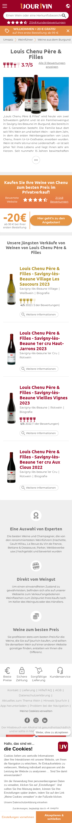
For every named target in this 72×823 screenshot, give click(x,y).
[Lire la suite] (36, 160)
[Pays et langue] (68, 6)
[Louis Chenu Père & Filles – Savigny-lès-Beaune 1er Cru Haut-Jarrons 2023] (11, 349)
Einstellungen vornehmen (18, 817)
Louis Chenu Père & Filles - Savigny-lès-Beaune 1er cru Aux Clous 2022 (40, 459)
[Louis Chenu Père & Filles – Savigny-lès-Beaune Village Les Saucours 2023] (11, 289)
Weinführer (25, 39)
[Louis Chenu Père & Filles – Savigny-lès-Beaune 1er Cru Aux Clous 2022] (11, 468)
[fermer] (68, 30)
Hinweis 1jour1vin (55, 700)
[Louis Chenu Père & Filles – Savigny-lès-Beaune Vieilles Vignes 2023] (11, 408)
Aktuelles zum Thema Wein (21, 700)
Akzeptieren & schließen (54, 817)
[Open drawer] (4, 6)
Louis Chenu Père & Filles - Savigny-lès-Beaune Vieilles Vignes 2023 (44, 395)
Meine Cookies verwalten (36, 711)
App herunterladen (13, 706)
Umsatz (8, 39)
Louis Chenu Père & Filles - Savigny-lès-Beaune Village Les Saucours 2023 (40, 276)
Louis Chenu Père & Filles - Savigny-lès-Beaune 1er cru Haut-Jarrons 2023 (42, 340)
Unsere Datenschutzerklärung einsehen (25, 802)
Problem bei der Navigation (49, 706)
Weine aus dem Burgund (54, 39)
